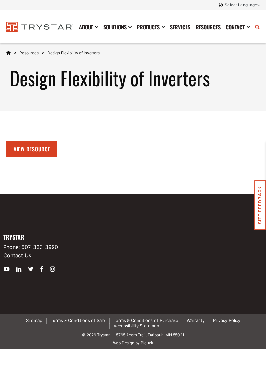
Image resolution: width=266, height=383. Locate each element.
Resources (29, 52)
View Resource (32, 149)
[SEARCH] (257, 27)
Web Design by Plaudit (133, 342)
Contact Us (17, 255)
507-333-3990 (39, 247)
